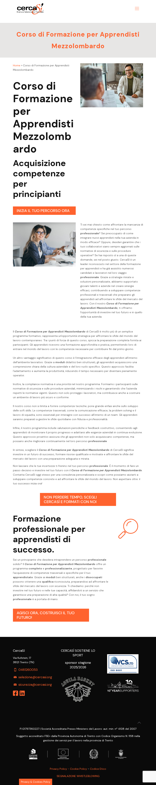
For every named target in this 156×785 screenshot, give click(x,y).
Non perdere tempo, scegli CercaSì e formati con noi (70, 499)
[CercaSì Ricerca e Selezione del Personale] (30, 8)
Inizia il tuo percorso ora (43, 210)
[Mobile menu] (137, 8)
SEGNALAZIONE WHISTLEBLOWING (78, 776)
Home (16, 65)
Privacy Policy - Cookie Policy (68, 769)
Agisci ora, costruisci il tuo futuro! (46, 615)
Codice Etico (98, 769)
